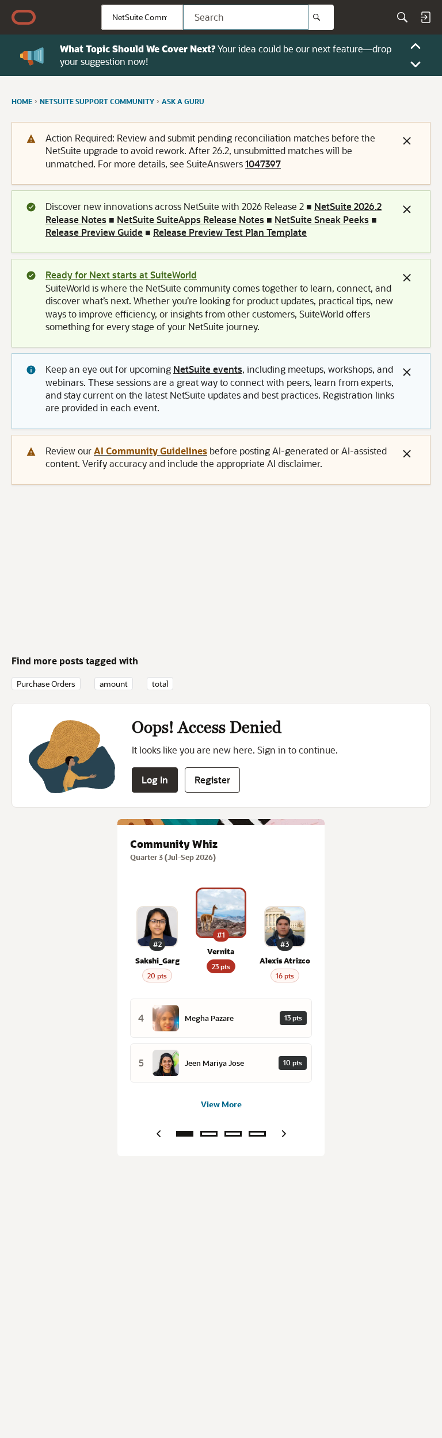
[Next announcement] (415, 64)
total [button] (160, 683)
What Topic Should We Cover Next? (137, 49)
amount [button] (114, 683)
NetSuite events (207, 369)
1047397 (263, 164)
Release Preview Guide (94, 232)
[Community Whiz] (184, 1134)
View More (221, 1104)
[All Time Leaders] (257, 1134)
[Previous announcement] (415, 46)
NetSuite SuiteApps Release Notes (190, 219)
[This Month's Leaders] (233, 1134)
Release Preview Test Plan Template (230, 232)
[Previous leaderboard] (158, 1133)
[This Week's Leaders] (209, 1134)
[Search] (321, 17)
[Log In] (425, 17)
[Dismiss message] (407, 141)
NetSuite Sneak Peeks (322, 219)
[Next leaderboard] (284, 1133)
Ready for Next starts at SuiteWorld (121, 275)
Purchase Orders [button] (46, 683)
